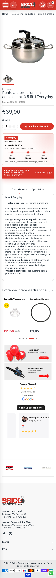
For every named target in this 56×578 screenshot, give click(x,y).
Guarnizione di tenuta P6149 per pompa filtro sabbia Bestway (13, 299)
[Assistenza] (42, 4)
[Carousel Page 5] (36, 338)
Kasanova (6, 89)
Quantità (6, 120)
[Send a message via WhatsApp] (51, 573)
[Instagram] (10, 534)
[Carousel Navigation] (51, 290)
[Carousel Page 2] (23, 338)
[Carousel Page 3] (26, 338)
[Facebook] (4, 534)
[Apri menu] (5, 4)
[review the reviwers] (18, 426)
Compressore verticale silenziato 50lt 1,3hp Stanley (39, 299)
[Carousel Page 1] (19, 338)
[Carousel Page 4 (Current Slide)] (31, 338)
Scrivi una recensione (31, 407)
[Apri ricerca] (13, 4)
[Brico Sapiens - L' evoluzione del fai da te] (28, 5)
